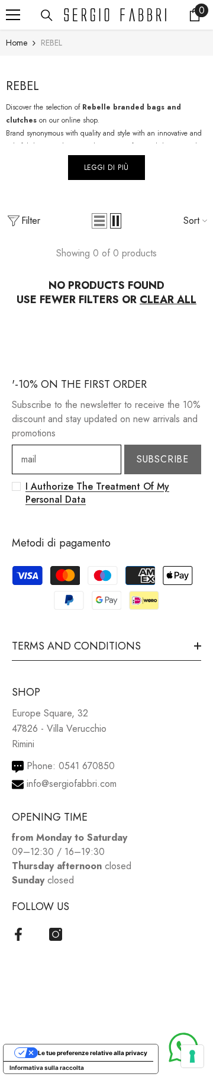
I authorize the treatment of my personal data (97, 493)
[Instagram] (55, 934)
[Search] (47, 15)
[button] (99, 221)
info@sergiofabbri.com (72, 783)
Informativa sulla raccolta (46, 1067)
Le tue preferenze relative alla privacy (92, 1052)
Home (16, 43)
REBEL (51, 43)
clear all (168, 299)
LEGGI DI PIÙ (106, 167)
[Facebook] (18, 934)
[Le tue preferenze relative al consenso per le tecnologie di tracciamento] (192, 1056)
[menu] (13, 15)
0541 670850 (87, 766)
